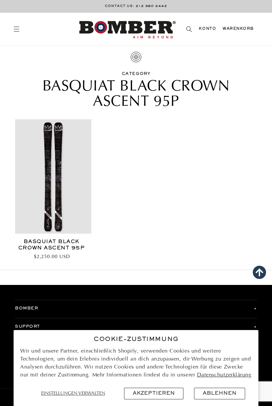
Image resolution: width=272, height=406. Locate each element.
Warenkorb (238, 29)
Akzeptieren (154, 393)
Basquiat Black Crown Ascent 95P (51, 244)
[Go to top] (259, 272)
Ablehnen (220, 393)
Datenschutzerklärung (224, 375)
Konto (207, 29)
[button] (16, 29)
